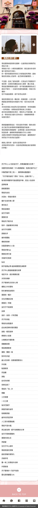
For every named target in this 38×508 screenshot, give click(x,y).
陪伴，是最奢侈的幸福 (10, 225)
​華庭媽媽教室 (6, 348)
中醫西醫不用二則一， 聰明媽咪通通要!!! (16, 172)
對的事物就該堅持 (8, 291)
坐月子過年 (6, 213)
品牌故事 (5, 184)
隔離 (3, 393)
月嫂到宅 (5, 458)
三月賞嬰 (5, 397)
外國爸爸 (5, 466)
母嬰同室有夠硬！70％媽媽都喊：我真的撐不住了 (19, 168)
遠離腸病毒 (6, 344)
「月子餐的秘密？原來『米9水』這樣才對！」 (18, 176)
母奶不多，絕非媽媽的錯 (10, 274)
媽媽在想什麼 (6, 254)
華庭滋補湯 (6, 209)
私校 (3, 262)
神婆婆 (4, 442)
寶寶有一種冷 (6, 295)
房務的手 (5, 233)
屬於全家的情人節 (8, 201)
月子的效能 (6, 319)
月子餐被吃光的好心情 (10, 282)
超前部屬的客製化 (8, 454)
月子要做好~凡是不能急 (10, 471)
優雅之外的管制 (7, 287)
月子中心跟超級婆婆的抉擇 (11, 270)
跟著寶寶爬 (6, 188)
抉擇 (3, 311)
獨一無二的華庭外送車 (10, 462)
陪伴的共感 (6, 356)
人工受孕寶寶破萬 (8, 421)
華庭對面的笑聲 (7, 450)
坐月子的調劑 (6, 229)
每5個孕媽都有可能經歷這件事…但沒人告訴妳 (18, 180)
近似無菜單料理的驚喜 (10, 327)
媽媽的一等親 (6, 303)
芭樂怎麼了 (6, 385)
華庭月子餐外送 (7, 221)
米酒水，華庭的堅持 (9, 197)
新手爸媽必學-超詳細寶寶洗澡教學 (14, 266)
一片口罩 (5, 401)
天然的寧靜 (6, 278)
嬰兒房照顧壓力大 (8, 475)
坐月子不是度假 (7, 307)
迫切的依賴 (6, 381)
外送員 (4, 364)
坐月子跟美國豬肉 (8, 434)
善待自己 (5, 205)
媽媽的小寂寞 (6, 336)
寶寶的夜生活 (6, 438)
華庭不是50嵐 (6, 426)
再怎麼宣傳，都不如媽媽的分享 (13, 430)
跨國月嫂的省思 (7, 409)
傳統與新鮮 (6, 242)
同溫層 (4, 372)
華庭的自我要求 (7, 323)
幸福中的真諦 (6, 258)
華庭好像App (6, 250)
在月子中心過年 (7, 446)
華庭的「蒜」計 (7, 389)
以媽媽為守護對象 (8, 340)
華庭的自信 (6, 193)
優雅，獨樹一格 (7, 352)
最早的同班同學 (7, 417)
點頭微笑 (5, 368)
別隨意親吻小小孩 (8, 246)
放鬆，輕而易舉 (7, 332)
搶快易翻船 (6, 238)
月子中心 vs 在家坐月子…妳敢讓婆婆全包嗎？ (18, 164)
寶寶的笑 (5, 217)
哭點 (3, 376)
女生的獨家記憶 (7, 299)
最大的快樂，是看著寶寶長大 (12, 360)
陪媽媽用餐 (6, 413)
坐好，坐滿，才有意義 (10, 315)
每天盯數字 (6, 405)
